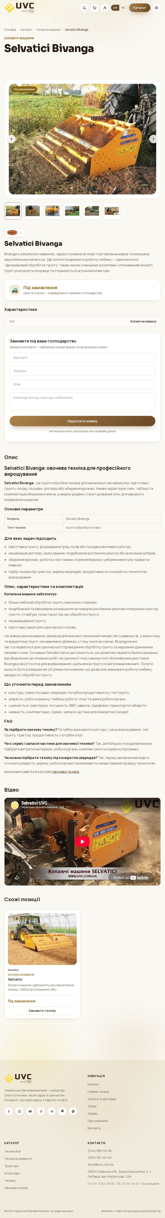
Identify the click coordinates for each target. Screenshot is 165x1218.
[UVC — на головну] (19, 8)
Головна (10, 29)
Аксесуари (12, 1173)
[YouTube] (30, 1111)
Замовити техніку (42, 1011)
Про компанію (98, 1121)
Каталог (139, 8)
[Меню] (156, 7)
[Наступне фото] (153, 139)
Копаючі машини (48, 29)
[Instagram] (19, 1111)
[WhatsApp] (73, 1111)
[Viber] (62, 1111)
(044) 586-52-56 (100, 1151)
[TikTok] (41, 1111)
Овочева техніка (16, 1188)
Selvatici (13, 970)
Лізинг (92, 1106)
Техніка (9, 1180)
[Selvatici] (14, 232)
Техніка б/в (12, 1151)
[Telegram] (51, 1111)
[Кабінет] (105, 7)
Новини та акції (98, 1092)
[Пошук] (84, 7)
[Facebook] (8, 1111)
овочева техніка (65, 771)
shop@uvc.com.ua (100, 1164)
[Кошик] (94, 7)
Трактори (11, 1166)
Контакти (94, 1128)
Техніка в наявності (18, 1159)
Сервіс (93, 1113)
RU (123, 7)
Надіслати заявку (82, 421)
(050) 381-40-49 (100, 1157)
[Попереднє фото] (11, 139)
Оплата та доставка (102, 1099)
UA (115, 7)
